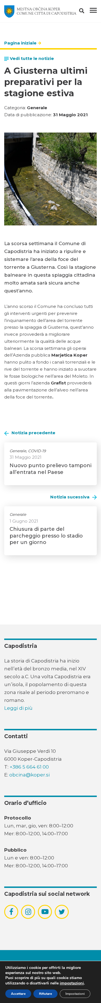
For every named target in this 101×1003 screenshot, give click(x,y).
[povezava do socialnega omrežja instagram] (28, 912)
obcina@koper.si (29, 775)
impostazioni (72, 983)
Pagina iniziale (20, 43)
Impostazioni (75, 993)
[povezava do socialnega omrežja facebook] (11, 912)
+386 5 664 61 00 (29, 767)
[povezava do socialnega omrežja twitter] (62, 912)
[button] (86, 11)
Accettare (18, 993)
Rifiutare (45, 993)
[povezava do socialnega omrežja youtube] (45, 911)
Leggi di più (18, 708)
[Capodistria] (40, 11)
